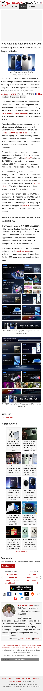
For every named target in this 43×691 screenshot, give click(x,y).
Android (5, 97)
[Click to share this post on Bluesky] (21, 594)
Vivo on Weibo (7, 417)
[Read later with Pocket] (38, 594)
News (23, 6)
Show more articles (21, 552)
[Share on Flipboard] (16, 598)
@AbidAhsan (25, 638)
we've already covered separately (15, 113)
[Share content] (4, 594)
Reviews (14, 6)
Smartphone (14, 97)
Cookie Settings (15, 681)
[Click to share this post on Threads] (15, 594)
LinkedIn (37, 638)
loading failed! (5, 659)
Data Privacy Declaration (31, 678)
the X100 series (23, 251)
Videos (32, 6)
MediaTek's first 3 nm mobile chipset (16, 132)
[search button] (35, 2)
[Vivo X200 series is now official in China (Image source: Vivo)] (21, 62)
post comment (8, 566)
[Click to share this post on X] (26, 594)
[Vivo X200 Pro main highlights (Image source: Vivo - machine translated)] (21, 297)
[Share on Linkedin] (21, 598)
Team (18, 678)
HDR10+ (25, 205)
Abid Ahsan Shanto (9, 94)
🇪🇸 (39, 94)
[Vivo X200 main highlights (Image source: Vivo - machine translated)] (21, 370)
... (40, 6)
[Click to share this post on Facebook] (9, 594)
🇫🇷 (36, 94)
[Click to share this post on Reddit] (32, 594)
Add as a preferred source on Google (23, 588)
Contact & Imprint (8, 678)
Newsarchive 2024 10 (32, 648)
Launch (22, 97)
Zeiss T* (28, 158)
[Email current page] (27, 598)
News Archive (20, 648)
